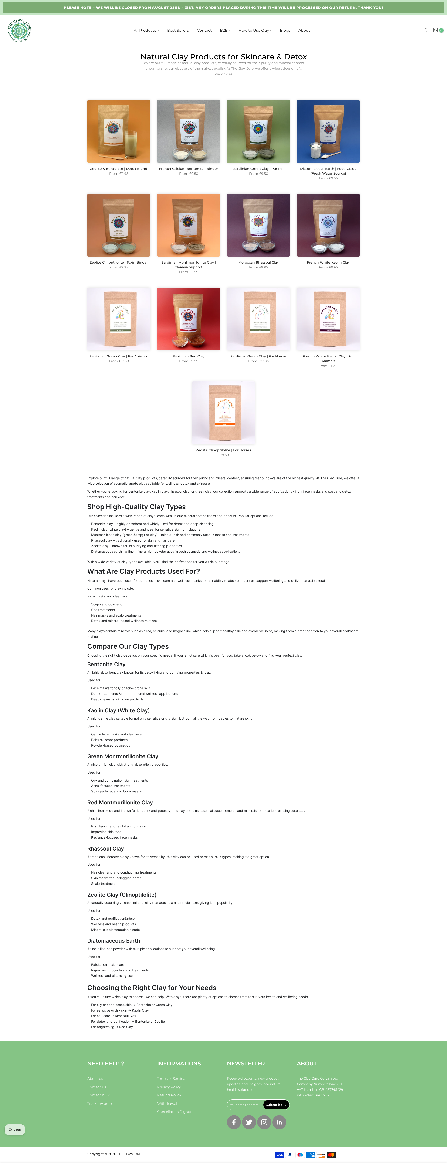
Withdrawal (167, 1103)
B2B (224, 30)
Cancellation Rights (174, 1111)
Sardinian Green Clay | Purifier (258, 169)
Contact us (96, 1087)
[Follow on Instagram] (264, 1122)
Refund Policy (169, 1095)
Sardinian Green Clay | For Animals (119, 356)
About (304, 30)
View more (223, 74)
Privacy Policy (169, 1087)
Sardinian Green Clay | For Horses (258, 356)
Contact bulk (98, 1095)
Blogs (285, 30)
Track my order (100, 1103)
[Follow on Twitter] (249, 1122)
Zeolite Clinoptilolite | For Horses (223, 450)
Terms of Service (171, 1078)
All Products (145, 30)
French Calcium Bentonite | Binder (188, 169)
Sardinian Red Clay (188, 356)
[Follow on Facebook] (234, 1122)
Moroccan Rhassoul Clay (258, 262)
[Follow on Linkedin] (279, 1122)
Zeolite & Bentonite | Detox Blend (118, 169)
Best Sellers (178, 30)
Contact (204, 30)
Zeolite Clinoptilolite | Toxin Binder (119, 262)
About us (95, 1078)
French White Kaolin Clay (328, 262)
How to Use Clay (254, 30)
